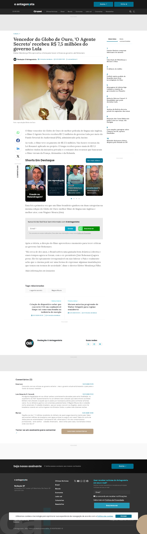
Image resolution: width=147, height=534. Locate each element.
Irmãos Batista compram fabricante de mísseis (115, 52)
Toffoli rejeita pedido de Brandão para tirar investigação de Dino (115, 79)
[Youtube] (78, 481)
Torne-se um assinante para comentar (36, 430)
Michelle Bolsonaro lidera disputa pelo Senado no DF (116, 142)
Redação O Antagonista (26, 59)
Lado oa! (89, 11)
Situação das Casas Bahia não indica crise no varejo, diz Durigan (117, 121)
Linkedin (18, 148)
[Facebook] (87, 481)
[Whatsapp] (81, 481)
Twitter (18, 156)
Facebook (18, 140)
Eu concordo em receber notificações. (111, 496)
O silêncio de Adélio (113, 69)
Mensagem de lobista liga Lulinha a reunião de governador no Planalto (115, 90)
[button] (71, 198)
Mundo (70, 11)
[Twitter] (75, 481)
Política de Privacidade (84, 233)
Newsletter (110, 11)
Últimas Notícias (51, 11)
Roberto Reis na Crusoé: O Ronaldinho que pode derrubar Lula (118, 101)
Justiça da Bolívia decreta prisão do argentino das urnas (118, 111)
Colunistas (98, 11)
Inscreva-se (89, 229)
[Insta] (84, 481)
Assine (102, 4)
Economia (79, 11)
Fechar (124, 516)
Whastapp (18, 132)
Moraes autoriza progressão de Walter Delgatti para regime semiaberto (84, 299)
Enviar (70, 229)
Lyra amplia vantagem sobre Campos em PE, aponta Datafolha (117, 132)
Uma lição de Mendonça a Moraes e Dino (116, 61)
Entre (123, 4)
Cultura (15, 34)
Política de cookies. (105, 516)
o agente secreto (36, 290)
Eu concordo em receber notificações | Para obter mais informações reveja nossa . (47, 233)
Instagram (96, 344)
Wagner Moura (57, 290)
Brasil (62, 11)
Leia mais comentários (77, 431)
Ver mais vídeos (93, 160)
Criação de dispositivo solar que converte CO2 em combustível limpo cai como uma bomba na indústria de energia (43, 300)
